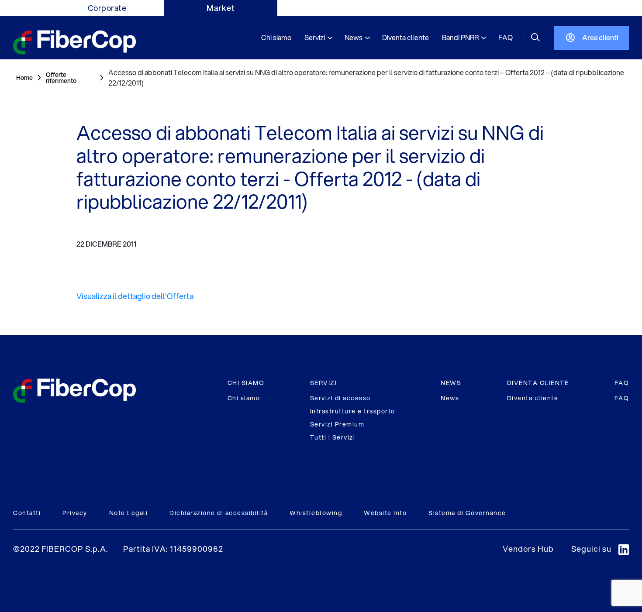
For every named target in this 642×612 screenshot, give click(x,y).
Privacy (74, 513)
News (450, 398)
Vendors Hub (528, 548)
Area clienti (600, 37)
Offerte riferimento (61, 78)
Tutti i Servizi (333, 437)
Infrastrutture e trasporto (352, 411)
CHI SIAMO (246, 382)
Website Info (385, 513)
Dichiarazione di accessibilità (218, 513)
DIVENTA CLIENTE (538, 382)
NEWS (451, 382)
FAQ (621, 382)
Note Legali (128, 513)
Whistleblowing (316, 513)
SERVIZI (323, 382)
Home (24, 78)
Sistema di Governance (467, 513)
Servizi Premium (337, 424)
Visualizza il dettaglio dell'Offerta (134, 296)
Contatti (27, 513)
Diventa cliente (533, 398)
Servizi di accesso (340, 398)
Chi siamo (244, 398)
